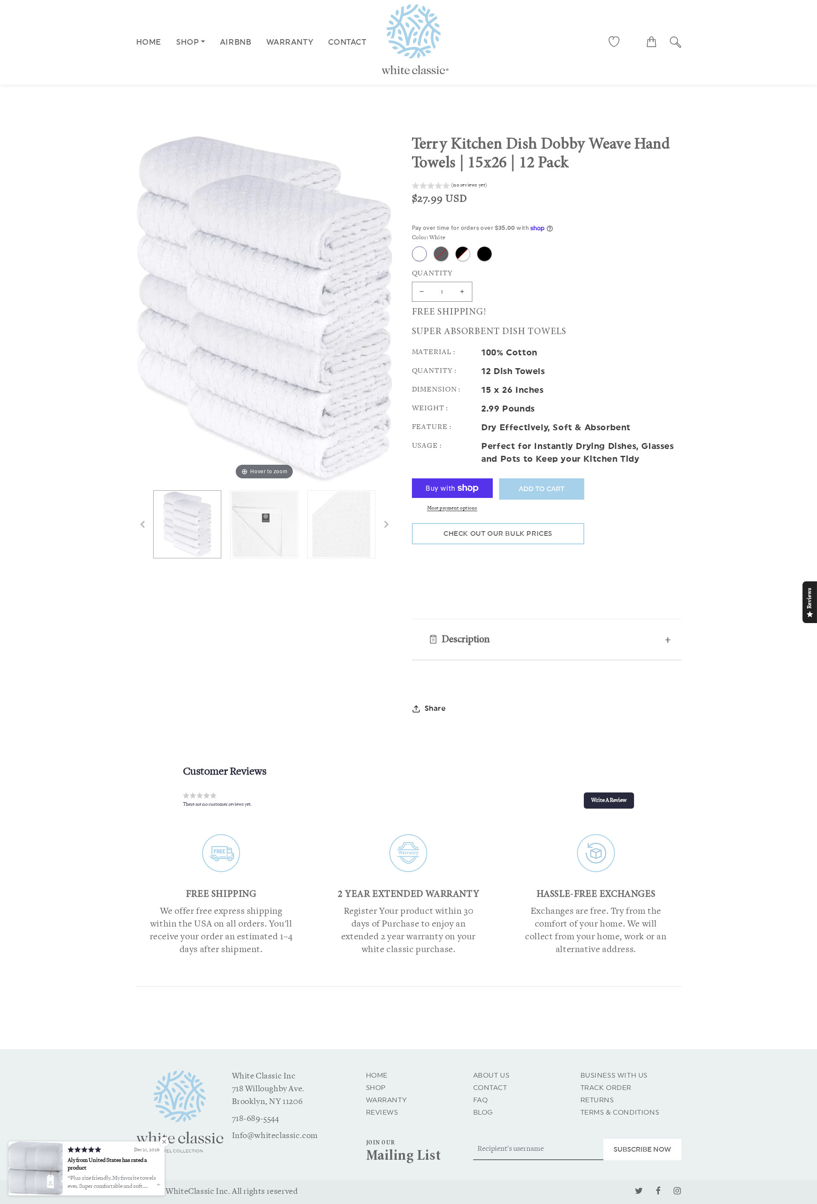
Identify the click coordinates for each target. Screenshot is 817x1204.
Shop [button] (187, 42)
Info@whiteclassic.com (275, 1136)
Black (484, 253)
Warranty (386, 1100)
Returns (597, 1100)
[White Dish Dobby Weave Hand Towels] (187, 524)
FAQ (480, 1100)
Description (466, 640)
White (419, 253)
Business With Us (614, 1075)
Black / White (462, 253)
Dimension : (436, 389)
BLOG (483, 1112)
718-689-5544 (255, 1119)
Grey (441, 253)
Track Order (606, 1087)
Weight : (430, 408)
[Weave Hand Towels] (341, 524)
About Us (491, 1075)
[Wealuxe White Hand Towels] (264, 524)
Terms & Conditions (620, 1112)
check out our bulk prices (497, 533)
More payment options (452, 508)
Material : (433, 352)
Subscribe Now (642, 1149)
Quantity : (434, 371)
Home (148, 42)
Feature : (431, 427)
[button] (651, 41)
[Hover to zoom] (264, 309)
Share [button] (435, 708)
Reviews (382, 1112)
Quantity (432, 273)
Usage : (427, 445)
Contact (490, 1087)
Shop (376, 1087)
